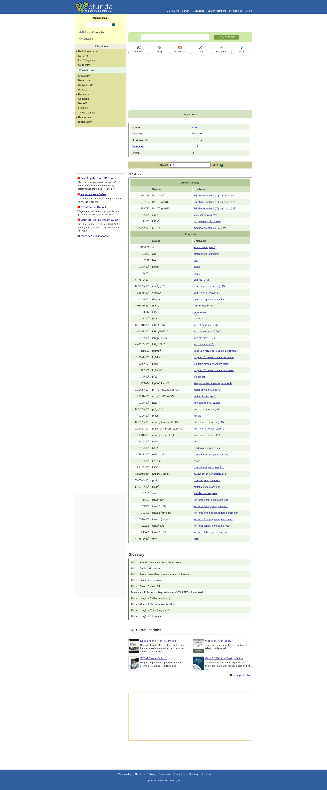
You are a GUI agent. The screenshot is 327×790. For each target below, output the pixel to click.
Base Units (84, 80)
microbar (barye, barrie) (207, 402)
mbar (155, 415)
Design (159, 51)
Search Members (216, 10)
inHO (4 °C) (159, 344)
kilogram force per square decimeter (214, 357)
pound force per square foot (209, 467)
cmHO (156, 292)
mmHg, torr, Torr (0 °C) (165, 422)
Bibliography (85, 121)
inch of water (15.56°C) (206, 337)
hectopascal (200, 318)
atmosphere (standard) (206, 253)
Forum (185, 10)
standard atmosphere (205, 493)
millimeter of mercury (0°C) (209, 422)
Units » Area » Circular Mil (145, 586)
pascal (197, 460)
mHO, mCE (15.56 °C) (165, 389)
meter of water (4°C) (205, 396)
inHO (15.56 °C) (161, 337)
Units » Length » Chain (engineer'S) (150, 610)
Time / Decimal (86, 112)
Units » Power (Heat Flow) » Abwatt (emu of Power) (160, 574)
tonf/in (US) (159, 532)
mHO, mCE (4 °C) (163, 396)
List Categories (86, 60)
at (153, 247)
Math (242, 51)
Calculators (173, 10)
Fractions (83, 107)
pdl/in (155, 486)
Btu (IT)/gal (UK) (161, 202)
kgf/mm (157, 370)
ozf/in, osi (158, 454)
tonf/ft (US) (158, 525)
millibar (197, 415)
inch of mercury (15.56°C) (208, 331)
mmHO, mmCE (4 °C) (165, 435)
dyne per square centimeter (209, 299)
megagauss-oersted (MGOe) (210, 227)
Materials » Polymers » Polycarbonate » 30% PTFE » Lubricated (167, 592)
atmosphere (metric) (205, 247)
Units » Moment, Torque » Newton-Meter (153, 604)
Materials (139, 51)
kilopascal (199, 376)
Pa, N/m (157, 460)
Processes (180, 51)
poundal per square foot (207, 480)
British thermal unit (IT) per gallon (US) (215, 208)
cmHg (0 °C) (159, 286)
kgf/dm (156, 357)
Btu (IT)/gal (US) (161, 208)
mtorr (155, 441)
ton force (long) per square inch (211, 506)
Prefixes (82, 89)
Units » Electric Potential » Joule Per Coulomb (156, 562)
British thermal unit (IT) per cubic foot (214, 195)
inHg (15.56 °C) (160, 331)
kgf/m (156, 363)
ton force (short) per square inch (211, 532)
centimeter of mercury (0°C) (209, 286)
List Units (83, 55)
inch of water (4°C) (204, 344)
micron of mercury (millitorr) (209, 409)
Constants (84, 98)
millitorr (198, 441)
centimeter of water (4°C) (208, 292)
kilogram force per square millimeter (213, 370)
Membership (236, 10)
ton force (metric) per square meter (213, 519)
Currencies (84, 64)
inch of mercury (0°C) (206, 325)
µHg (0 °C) (158, 409)
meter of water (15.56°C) (207, 389)
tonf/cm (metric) (161, 512)
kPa (154, 376)
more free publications (94, 236)
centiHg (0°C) (201, 279)
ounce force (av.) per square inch (212, 454)
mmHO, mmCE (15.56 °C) (167, 428)
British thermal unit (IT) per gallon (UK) (215, 202)
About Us (140, 774)
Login (249, 10)
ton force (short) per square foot (211, 525)
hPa (154, 318)
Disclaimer (164, 774)
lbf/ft (155, 467)
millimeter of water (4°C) (207, 435)
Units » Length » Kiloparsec (146, 616)
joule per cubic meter (205, 214)
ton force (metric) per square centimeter (216, 512)
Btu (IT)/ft (158, 195)
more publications (242, 675)
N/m (155, 448)
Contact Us (179, 774)
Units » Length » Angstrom (146, 580)
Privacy (152, 774)
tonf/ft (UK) (158, 499)
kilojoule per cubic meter (207, 221)
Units (200, 51)
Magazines (198, 10)
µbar (154, 402)
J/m (155, 214)
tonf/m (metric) (161, 519)
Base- (82, 103)
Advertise (206, 774)
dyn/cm (157, 299)
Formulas (221, 51)
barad (155, 266)
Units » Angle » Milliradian (145, 568)
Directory (193, 774)
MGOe (156, 227)
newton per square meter (207, 448)
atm (154, 253)
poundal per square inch (207, 486)
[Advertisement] (100, 367)
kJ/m (155, 221)
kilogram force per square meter (211, 363)
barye (197, 273)
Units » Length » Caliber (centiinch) (150, 598)
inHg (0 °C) (158, 325)
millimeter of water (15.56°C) (209, 428)
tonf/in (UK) (159, 506)
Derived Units (85, 84)
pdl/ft (155, 480)
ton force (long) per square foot (211, 499)
